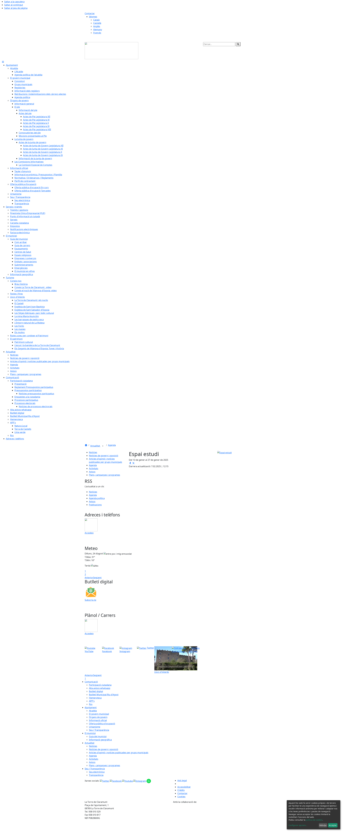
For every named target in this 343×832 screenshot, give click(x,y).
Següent (97, 577)
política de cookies (314, 820)
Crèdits (181, 790)
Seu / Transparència (99, 730)
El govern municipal (99, 713)
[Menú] (3, 61)
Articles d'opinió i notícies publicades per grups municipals (118, 752)
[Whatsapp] (149, 780)
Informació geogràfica (100, 739)
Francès (97, 32)
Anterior (89, 577)
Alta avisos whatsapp (99, 688)
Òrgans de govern (98, 717)
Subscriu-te (90, 600)
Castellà (97, 23)
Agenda (112, 445)
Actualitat (95, 445)
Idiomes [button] (93, 16)
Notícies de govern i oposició (103, 455)
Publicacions (95, 504)
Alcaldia (93, 710)
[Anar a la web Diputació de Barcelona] (215, 817)
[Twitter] (105, 780)
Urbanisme (94, 726)
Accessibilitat (184, 786)
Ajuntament (91, 707)
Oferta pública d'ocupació (102, 723)
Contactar (90, 13)
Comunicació (91, 681)
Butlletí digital (96, 691)
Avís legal (182, 780)
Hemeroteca (95, 697)
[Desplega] (102, 446)
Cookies (181, 796)
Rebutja (322, 825)
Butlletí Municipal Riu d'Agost (103, 694)
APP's (92, 701)
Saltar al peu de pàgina (15, 8)
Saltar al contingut (13, 4)
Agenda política (97, 498)
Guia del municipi (98, 736)
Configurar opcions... (298, 825)
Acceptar (333, 825)
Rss (90, 704)
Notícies (93, 452)
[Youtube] (127, 780)
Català (96, 19)
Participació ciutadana (100, 684)
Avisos (92, 471)
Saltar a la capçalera (14, 1)
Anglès (96, 26)
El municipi (90, 733)
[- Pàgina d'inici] (111, 50)
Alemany (97, 29)
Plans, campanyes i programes (104, 474)
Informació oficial (98, 720)
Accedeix (89, 532)
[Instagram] (140, 780)
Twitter (150, 647)
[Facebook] (116, 780)
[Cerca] (238, 44)
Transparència (96, 775)
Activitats (93, 468)
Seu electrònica (97, 771)
